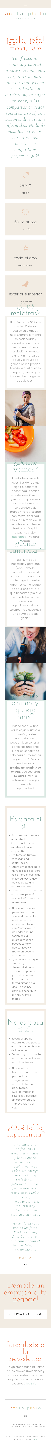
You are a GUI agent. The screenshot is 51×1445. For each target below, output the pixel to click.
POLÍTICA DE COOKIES (25, 1427)
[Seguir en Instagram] (26, 1416)
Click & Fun (31, 1383)
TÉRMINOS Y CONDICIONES (20, 1425)
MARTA (25, 1257)
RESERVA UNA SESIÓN (25, 1314)
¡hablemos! (19, 537)
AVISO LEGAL (40, 1427)
